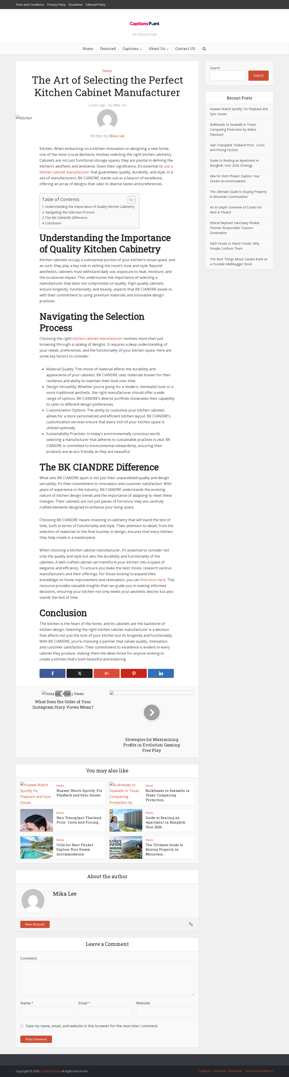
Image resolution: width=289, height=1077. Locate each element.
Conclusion (53, 223)
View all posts (35, 924)
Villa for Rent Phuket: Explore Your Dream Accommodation (75, 849)
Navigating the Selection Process (70, 212)
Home (88, 48)
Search (215, 68)
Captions (130, 48)
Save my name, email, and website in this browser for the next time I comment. (92, 1025)
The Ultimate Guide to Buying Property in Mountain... (164, 849)
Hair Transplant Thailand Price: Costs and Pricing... (78, 819)
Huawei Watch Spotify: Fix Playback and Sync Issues (79, 792)
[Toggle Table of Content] (129, 200)
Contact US (185, 48)
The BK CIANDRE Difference (66, 217)
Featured (108, 48)
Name (26, 1003)
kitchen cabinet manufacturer (97, 338)
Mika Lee (119, 105)
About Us (157, 48)
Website (143, 1003)
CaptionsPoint (50, 1071)
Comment (28, 958)
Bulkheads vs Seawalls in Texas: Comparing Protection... (168, 795)
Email (84, 1003)
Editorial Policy (95, 4)
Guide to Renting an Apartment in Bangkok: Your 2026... (166, 822)
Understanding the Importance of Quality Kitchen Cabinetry (90, 206)
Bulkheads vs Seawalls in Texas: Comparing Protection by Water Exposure (233, 129)
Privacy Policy (56, 4)
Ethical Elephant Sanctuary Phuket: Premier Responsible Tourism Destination (235, 228)
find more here (152, 579)
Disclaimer (76, 4)
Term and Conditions (30, 4)
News (107, 70)
